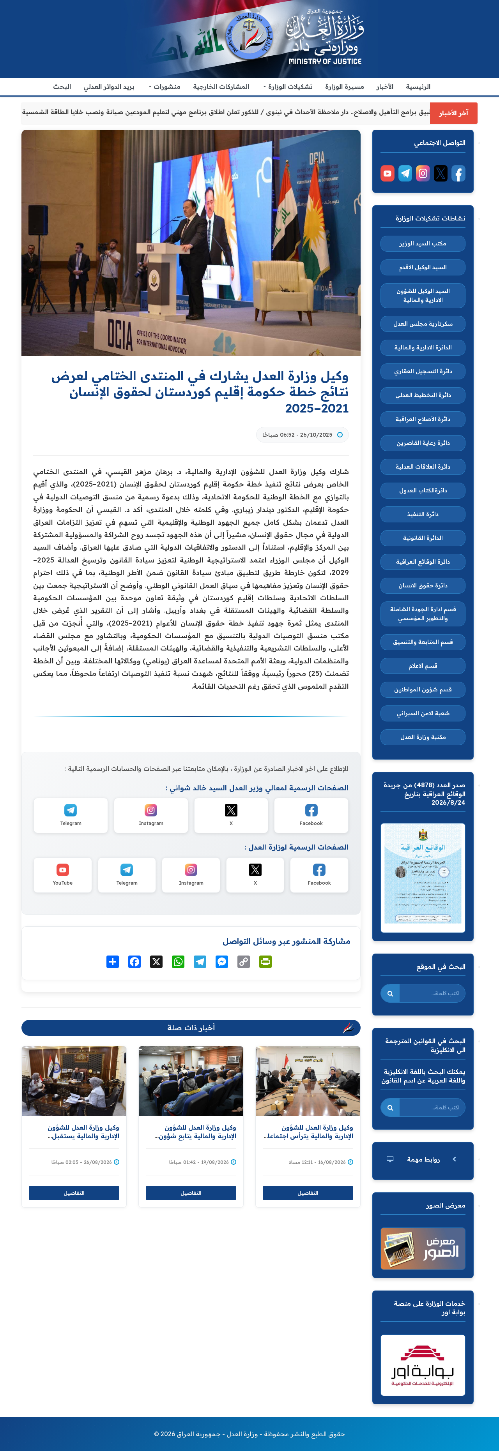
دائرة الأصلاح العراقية (423, 419)
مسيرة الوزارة (344, 86)
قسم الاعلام (423, 665)
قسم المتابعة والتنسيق (423, 641)
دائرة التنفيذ (423, 514)
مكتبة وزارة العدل (423, 736)
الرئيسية (418, 86)
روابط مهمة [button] (423, 1159)
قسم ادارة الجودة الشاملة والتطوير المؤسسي (423, 614)
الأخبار (385, 86)
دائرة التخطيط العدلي (423, 394)
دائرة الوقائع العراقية (423, 561)
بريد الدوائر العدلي (108, 86)
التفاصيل (74, 1193)
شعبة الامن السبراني (423, 713)
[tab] (422, 1159)
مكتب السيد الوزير (423, 243)
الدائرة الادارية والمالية (423, 347)
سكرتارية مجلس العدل (423, 323)
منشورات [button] (166, 86)
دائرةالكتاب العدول (423, 490)
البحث (62, 86)
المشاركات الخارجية (221, 86)
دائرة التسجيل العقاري (423, 371)
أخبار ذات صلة (191, 1027)
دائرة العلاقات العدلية (423, 466)
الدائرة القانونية (423, 537)
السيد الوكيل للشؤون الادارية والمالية (423, 295)
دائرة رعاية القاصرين (423, 442)
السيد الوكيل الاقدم (423, 267)
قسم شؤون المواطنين (423, 689)
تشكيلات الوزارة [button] (289, 86)
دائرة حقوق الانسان (423, 585)
